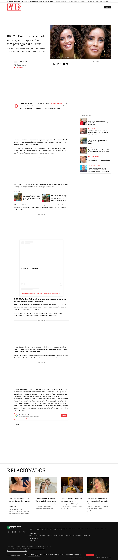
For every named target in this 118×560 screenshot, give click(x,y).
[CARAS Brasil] (14, 7)
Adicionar (64, 415)
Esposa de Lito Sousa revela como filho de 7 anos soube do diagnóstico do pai (99, 150)
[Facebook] (12, 532)
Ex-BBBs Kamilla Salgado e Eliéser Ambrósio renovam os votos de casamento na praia (46, 501)
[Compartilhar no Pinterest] (67, 63)
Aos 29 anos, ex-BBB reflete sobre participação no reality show (97, 501)
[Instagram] (8, 532)
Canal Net (32, 535)
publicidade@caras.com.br (38, 548)
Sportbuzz (50, 530)
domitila (18, 428)
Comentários (19, 67)
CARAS (59, 528)
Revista (70, 13)
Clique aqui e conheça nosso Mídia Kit (17, 550)
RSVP (76, 13)
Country (88, 13)
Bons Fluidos (52, 528)
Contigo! (70, 528)
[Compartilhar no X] (60, 63)
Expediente (32, 540)
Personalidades (61, 13)
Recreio (44, 530)
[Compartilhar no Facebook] (57, 63)
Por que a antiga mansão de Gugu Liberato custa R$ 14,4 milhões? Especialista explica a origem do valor (98, 169)
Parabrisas (68, 535)
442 (89, 535)
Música (29, 13)
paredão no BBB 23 (57, 103)
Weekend (84, 535)
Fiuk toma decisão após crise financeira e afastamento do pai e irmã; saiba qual (99, 159)
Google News (27, 418)
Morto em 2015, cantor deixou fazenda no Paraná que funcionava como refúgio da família (74, 1)
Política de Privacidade (14, 555)
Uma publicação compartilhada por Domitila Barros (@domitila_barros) (42, 293)
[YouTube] (19, 532)
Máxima (31, 530)
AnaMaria (31, 528)
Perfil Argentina (76, 535)
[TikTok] (23, 532)
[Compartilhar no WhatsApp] (54, 63)
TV (33, 13)
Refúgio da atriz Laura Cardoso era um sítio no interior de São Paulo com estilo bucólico (33, 1)
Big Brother (15, 32)
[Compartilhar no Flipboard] (64, 63)
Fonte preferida (34, 418)
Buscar (79, 7)
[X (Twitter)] (15, 532)
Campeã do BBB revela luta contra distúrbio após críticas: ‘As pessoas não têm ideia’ (99, 142)
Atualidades (12, 13)
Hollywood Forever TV (84, 528)
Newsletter (90, 7)
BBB (18, 13)
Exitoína (48, 535)
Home (8, 32)
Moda (23, 13)
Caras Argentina (40, 535)
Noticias (61, 535)
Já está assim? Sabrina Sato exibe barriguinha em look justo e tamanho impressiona (98, 122)
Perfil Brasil (38, 530)
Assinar (107, 7)
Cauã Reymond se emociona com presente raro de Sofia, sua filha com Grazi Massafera (98, 132)
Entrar (100, 7)
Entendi (90, 555)
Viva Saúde (62, 530)
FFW (75, 528)
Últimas (45, 13)
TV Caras (52, 13)
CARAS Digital (22, 61)
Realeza (38, 13)
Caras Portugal (98, 13)
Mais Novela (95, 528)
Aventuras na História (42, 528)
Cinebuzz (64, 528)
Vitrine (81, 13)
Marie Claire (54, 535)
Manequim (103, 528)
